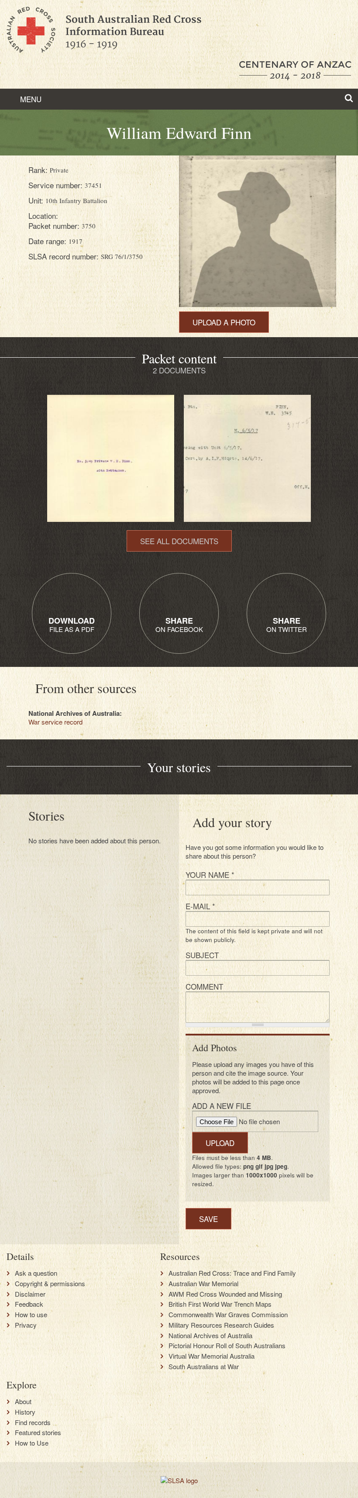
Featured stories (38, 1432)
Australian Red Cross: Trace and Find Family (232, 1273)
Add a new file (221, 1105)
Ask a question (36, 1273)
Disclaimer (30, 1294)
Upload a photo (224, 322)
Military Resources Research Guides (221, 1325)
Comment (204, 986)
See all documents (179, 540)
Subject (202, 954)
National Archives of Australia (210, 1335)
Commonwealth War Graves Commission (228, 1314)
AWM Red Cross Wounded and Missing (225, 1294)
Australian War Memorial (203, 1283)
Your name (210, 874)
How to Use (31, 1443)
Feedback (29, 1304)
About (23, 1401)
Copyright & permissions (50, 1283)
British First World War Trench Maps (220, 1304)
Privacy (26, 1325)
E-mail (200, 906)
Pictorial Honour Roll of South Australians (227, 1345)
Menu (29, 98)
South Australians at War (204, 1366)
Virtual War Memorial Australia (212, 1356)
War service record (55, 721)
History (25, 1412)
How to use (31, 1314)
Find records (33, 1422)
